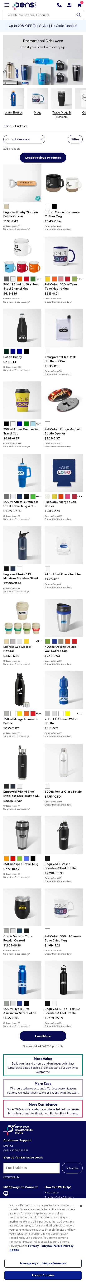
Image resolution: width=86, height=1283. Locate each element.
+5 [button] (37, 424)
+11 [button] (37, 641)
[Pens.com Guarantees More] (18, 1130)
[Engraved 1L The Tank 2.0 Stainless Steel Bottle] (64, 980)
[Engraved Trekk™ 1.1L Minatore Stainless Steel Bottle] (22, 545)
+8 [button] (37, 496)
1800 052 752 (20, 1150)
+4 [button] (37, 279)
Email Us (8, 1145)
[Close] (81, 1205)
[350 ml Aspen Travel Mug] (22, 835)
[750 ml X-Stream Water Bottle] (64, 690)
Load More (43, 1036)
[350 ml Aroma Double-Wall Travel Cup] (22, 400)
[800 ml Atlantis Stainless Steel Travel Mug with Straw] (22, 473)
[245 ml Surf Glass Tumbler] (64, 545)
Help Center (52, 1192)
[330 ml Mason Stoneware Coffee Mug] (64, 183)
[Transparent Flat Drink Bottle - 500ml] (64, 328)
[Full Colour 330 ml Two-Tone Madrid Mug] (64, 255)
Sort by (9, 139)
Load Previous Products (43, 157)
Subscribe (72, 1168)
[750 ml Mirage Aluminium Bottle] (22, 690)
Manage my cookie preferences (43, 1263)
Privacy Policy (11, 1176)
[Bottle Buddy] (22, 328)
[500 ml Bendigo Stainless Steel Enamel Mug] (22, 255)
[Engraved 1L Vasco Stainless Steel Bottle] (64, 835)
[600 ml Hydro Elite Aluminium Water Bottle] (22, 980)
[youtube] (5, 1195)
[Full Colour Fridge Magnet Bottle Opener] (64, 400)
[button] (6, 206)
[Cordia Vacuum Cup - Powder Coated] (22, 907)
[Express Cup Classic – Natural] (22, 618)
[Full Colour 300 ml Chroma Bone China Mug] (64, 907)
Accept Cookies (43, 1275)
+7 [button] (78, 496)
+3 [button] (78, 279)
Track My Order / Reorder (59, 1197)
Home (7, 126)
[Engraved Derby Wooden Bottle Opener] (22, 183)
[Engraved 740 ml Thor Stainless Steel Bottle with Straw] (22, 763)
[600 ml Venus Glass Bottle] (64, 763)
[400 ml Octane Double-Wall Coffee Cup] (64, 618)
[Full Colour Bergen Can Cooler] (64, 473)
